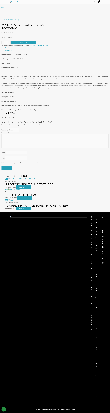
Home (24, 2)
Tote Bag (16, 19)
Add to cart (23, 42)
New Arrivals (59, 2)
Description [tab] (8, 48)
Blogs (91, 327)
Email (3, 158)
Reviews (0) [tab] (8, 50)
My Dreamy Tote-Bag (7, 19)
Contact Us (80, 2)
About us (30, 2)
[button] (43, 2)
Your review (5, 133)
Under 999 (49, 2)
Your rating (4, 130)
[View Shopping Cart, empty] (98, 1)
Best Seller (70, 2)
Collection (39, 2)
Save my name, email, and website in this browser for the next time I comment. (24, 163)
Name (3, 152)
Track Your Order (91, 313)
